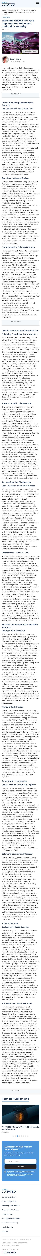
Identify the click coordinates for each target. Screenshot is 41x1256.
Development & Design (10, 1210)
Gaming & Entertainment (11, 1218)
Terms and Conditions (20, 1242)
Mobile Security (7, 1227)
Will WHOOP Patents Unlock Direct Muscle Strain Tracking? (20, 1128)
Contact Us (13, 1239)
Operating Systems (9, 1201)
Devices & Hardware (9, 1197)
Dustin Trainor (15, 59)
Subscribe (20, 1167)
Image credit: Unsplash (30, 51)
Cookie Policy (24, 1239)
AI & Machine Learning (10, 1223)
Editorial (5, 1231)
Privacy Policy (6, 1242)
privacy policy (21, 1175)
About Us (4, 1239)
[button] (13, 1136)
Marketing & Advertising (11, 1206)
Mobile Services (14, 10)
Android (6, 17)
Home (4, 10)
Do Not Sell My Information (10, 1245)
